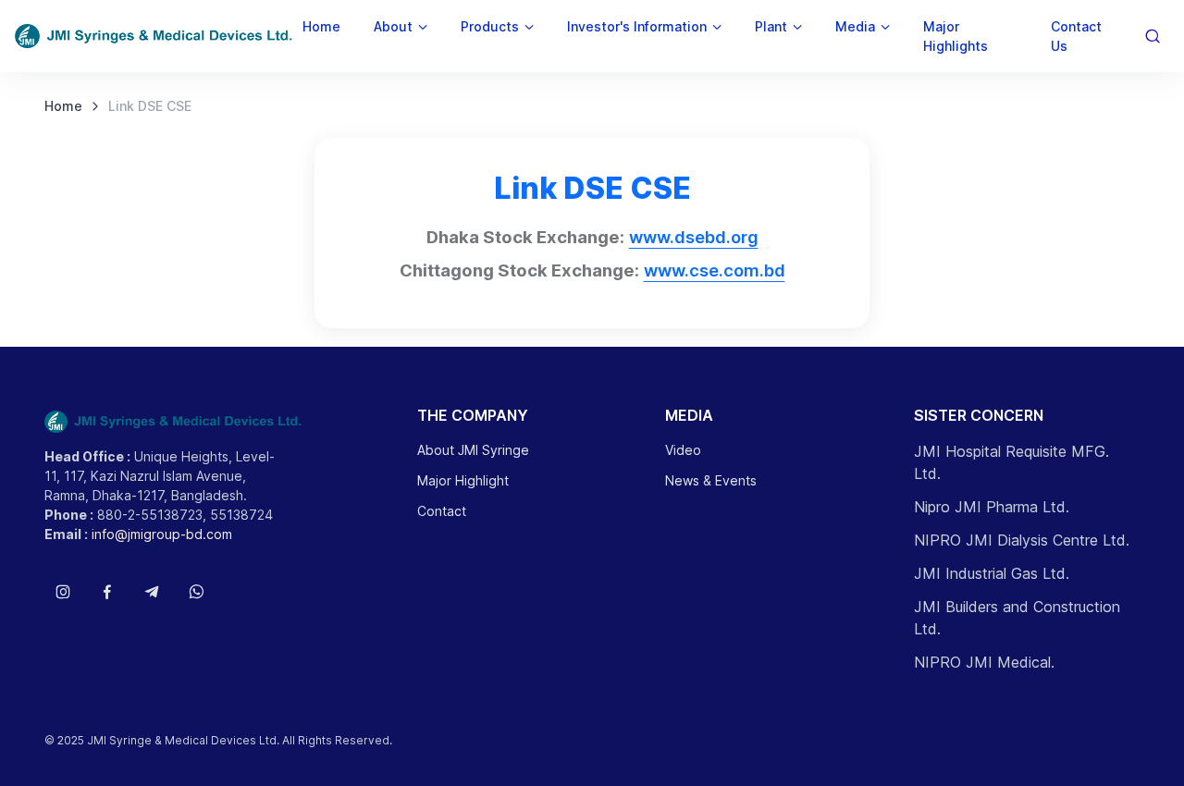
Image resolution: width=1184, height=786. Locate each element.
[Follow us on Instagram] (62, 591)
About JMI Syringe (473, 450)
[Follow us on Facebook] (107, 591)
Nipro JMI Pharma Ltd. (991, 506)
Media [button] (855, 26)
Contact (441, 511)
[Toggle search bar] (1152, 36)
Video (683, 450)
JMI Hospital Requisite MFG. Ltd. (1011, 462)
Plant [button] (771, 26)
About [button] (393, 26)
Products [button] (490, 26)
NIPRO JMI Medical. (984, 662)
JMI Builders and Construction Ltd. (1017, 617)
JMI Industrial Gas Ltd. (991, 573)
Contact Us (1076, 36)
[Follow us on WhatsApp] (196, 591)
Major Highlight (463, 480)
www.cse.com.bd (714, 270)
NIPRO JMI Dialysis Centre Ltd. (1021, 540)
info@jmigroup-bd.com (162, 534)
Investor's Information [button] (637, 26)
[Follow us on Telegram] (151, 591)
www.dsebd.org (693, 237)
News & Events (711, 480)
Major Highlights (955, 36)
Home (321, 26)
